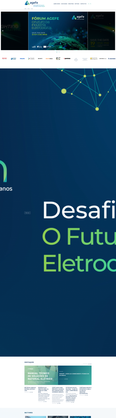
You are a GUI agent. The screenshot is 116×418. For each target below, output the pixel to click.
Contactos (83, 3)
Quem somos (57, 3)
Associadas (64, 3)
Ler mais (31, 392)
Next (113, 30)
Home (28, 8)
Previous (2, 30)
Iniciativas (71, 3)
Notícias (77, 3)
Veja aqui (27, 212)
